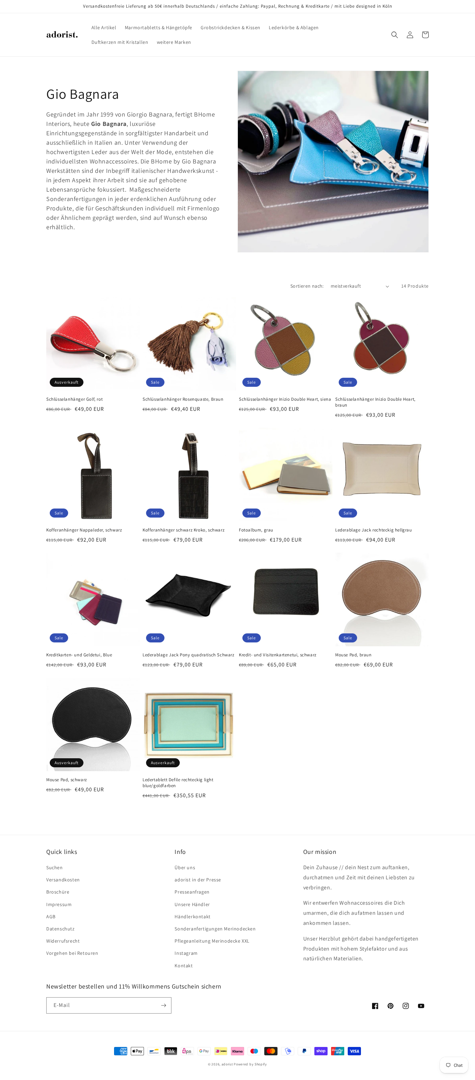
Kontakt (184, 965)
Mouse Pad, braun (353, 655)
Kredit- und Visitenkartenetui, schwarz (277, 655)
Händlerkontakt (192, 916)
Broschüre (57, 892)
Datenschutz (60, 929)
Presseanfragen (192, 892)
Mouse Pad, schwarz (66, 780)
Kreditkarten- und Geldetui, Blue (79, 655)
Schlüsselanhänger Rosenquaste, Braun (183, 399)
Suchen (54, 867)
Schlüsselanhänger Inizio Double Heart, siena (285, 399)
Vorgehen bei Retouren (72, 953)
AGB (51, 916)
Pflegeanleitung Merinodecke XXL (212, 941)
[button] (394, 34)
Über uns (185, 867)
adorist (227, 1064)
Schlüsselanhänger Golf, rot (74, 399)
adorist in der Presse (198, 880)
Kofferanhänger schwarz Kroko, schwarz (183, 530)
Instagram (186, 953)
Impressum (59, 904)
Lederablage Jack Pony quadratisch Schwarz (188, 655)
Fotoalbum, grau (256, 530)
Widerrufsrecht (63, 941)
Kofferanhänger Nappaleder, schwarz (84, 530)
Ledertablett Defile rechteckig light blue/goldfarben (178, 783)
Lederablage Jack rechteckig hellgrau (373, 530)
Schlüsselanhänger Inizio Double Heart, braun (375, 402)
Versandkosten (63, 880)
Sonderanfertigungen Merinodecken (215, 929)
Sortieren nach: (307, 286)
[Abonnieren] (163, 1005)
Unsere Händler (192, 904)
